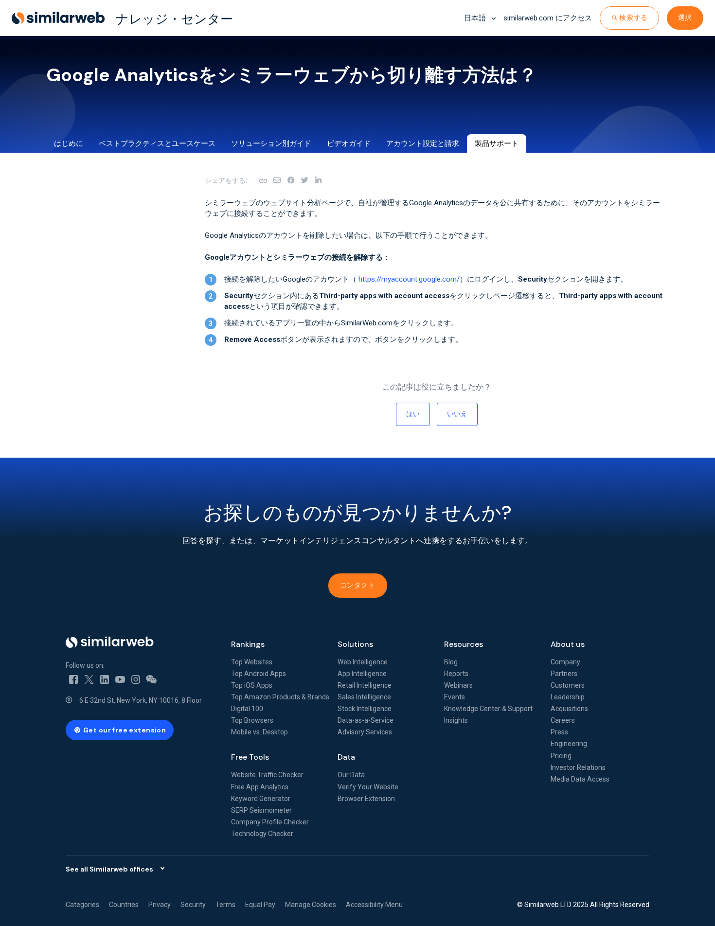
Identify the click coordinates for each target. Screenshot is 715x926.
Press (559, 732)
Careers (563, 720)
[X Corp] (304, 180)
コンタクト (357, 585)
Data (346, 757)
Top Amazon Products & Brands (280, 697)
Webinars (458, 685)
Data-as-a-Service (365, 720)
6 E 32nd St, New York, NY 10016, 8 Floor (140, 700)
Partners (564, 673)
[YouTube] (120, 679)
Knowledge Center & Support (488, 708)
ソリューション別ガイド (271, 143)
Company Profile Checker (270, 822)
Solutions (355, 644)
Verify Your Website (368, 787)
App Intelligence (362, 673)
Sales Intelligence (364, 697)
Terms (225, 904)
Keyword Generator (260, 798)
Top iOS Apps (251, 685)
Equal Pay (260, 904)
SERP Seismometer (261, 810)
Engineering (569, 744)
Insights (456, 720)
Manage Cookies (310, 904)
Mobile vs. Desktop (259, 732)
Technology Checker (262, 833)
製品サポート (496, 143)
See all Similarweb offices (109, 869)
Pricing (561, 756)
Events (454, 697)
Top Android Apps (258, 673)
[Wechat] (151, 679)
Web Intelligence (363, 662)
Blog (451, 662)
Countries (124, 904)
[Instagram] (136, 679)
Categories (82, 904)
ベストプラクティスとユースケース (157, 143)
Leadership (568, 697)
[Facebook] (291, 180)
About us (568, 644)
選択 (685, 17)
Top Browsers (252, 720)
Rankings (248, 644)
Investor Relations (578, 767)
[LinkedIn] (318, 180)
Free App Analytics (259, 787)
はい (413, 414)
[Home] (140, 642)
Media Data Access (580, 779)
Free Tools (250, 757)
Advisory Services (365, 732)
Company (565, 662)
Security (193, 904)
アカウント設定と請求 (422, 143)
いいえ (457, 414)
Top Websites (251, 662)
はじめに (68, 143)
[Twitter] (89, 679)
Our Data (351, 775)
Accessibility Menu (374, 904)
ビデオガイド (349, 143)
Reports (456, 673)
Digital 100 (247, 708)
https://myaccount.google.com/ (409, 279)
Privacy (159, 904)
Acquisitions (569, 708)
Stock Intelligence (365, 708)
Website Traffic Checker (267, 775)
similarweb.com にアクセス (547, 18)
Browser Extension (366, 798)
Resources (463, 644)
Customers (568, 685)
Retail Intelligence (365, 685)
